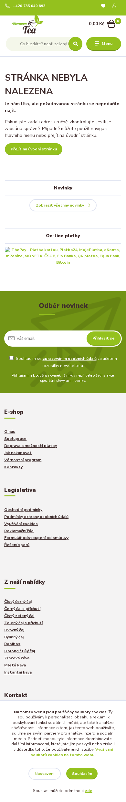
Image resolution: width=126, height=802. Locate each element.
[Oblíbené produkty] (103, 6)
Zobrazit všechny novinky (60, 205)
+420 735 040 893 (29, 6)
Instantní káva (18, 672)
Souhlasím (82, 773)
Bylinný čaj (14, 637)
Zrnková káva (16, 658)
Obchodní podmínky (23, 509)
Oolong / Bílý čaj (19, 651)
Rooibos (12, 643)
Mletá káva (15, 665)
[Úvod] (28, 24)
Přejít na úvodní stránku (34, 149)
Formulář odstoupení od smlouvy (36, 537)
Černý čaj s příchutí (22, 608)
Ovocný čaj (14, 630)
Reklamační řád (19, 530)
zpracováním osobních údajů (70, 358)
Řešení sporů (16, 544)
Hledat (75, 44)
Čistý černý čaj (18, 601)
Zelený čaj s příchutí (23, 622)
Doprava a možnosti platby (30, 445)
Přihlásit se (103, 338)
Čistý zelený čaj (19, 615)
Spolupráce (15, 438)
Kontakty (13, 467)
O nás (9, 431)
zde (88, 790)
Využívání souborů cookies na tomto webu (72, 752)
